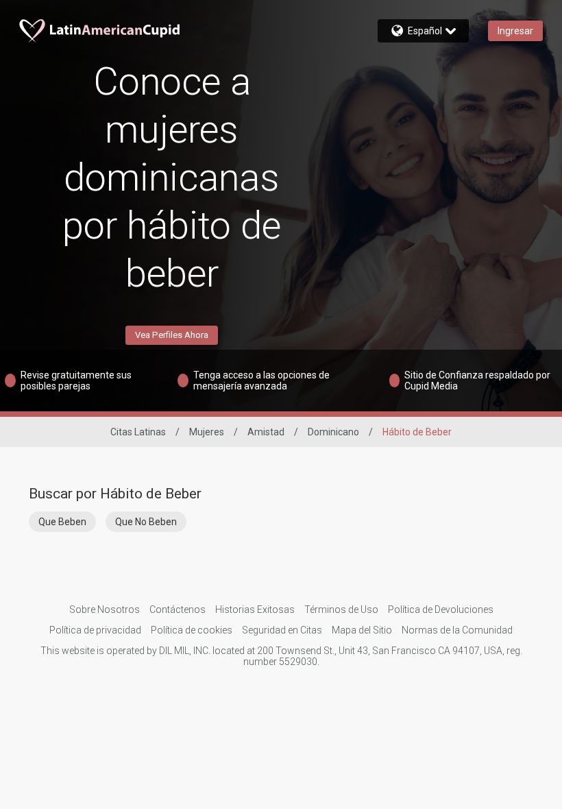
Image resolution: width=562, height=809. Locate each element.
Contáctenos (177, 609)
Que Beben (62, 521)
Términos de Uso (341, 609)
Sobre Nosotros (104, 609)
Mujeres (206, 431)
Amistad (265, 431)
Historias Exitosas (255, 609)
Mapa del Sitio (362, 630)
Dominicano (333, 431)
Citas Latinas (138, 431)
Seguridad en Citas (282, 630)
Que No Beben (146, 521)
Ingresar (515, 30)
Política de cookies (191, 630)
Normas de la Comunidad (457, 630)
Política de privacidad (95, 630)
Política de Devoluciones (440, 609)
